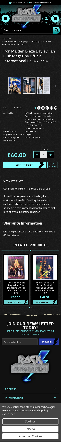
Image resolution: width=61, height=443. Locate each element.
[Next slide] (55, 86)
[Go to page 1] (29, 307)
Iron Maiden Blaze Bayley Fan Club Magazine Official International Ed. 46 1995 (44, 288)
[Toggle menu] (6, 19)
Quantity (44, 149)
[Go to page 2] (31, 307)
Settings (30, 421)
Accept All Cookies (30, 436)
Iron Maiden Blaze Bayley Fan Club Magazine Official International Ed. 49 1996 (16, 288)
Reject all (30, 429)
